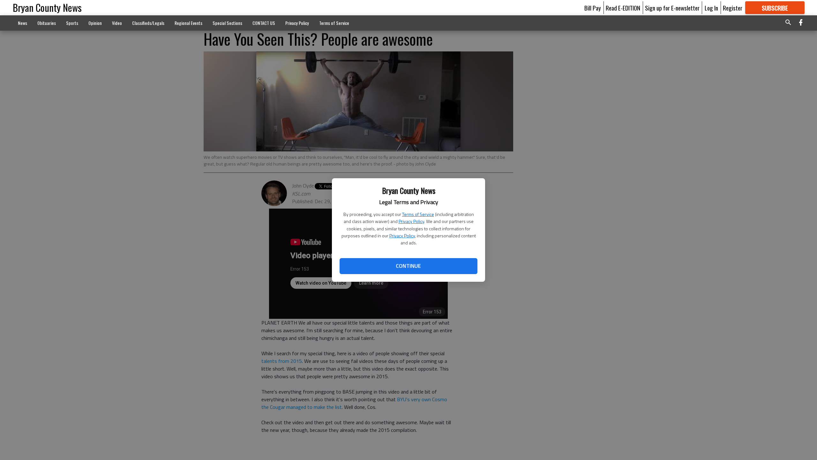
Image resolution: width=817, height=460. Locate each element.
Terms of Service (418, 214)
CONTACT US (263, 22)
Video (117, 22)
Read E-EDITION (623, 8)
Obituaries (46, 22)
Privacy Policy (411, 221)
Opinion (95, 22)
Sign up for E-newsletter (672, 8)
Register (732, 8)
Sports (72, 22)
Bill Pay (592, 8)
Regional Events (188, 22)
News (22, 22)
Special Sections (227, 22)
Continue (408, 266)
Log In (711, 8)
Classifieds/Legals (148, 22)
